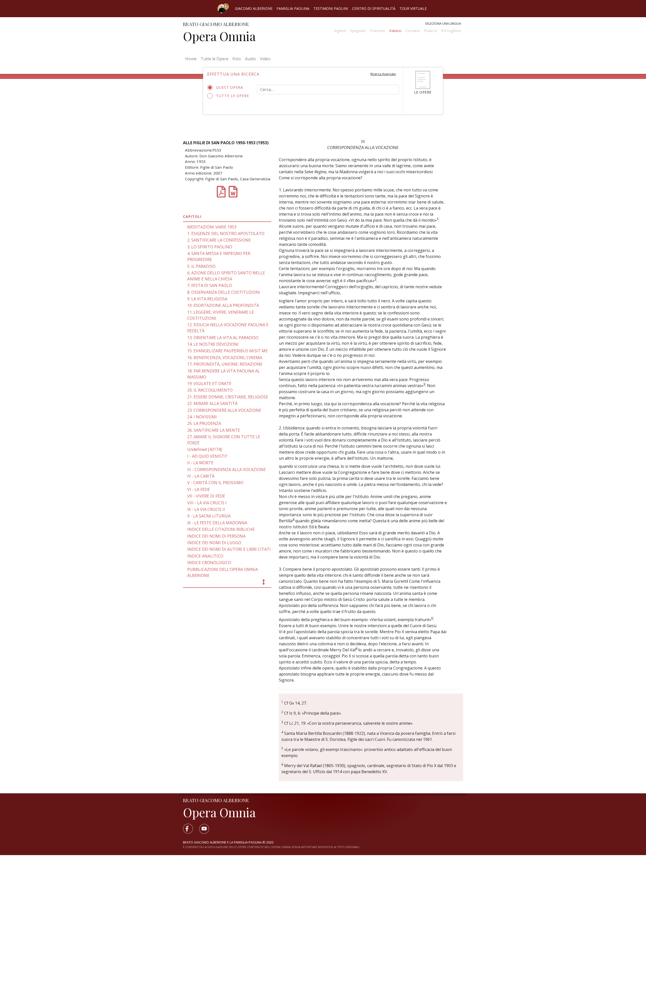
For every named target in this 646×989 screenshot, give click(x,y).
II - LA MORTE (200, 463)
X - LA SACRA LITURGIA (209, 516)
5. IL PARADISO (201, 266)
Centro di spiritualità (373, 8)
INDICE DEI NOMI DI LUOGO (214, 542)
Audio (250, 59)
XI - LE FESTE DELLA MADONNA (217, 523)
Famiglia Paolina (293, 8)
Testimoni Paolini (330, 8)
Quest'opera (229, 87)
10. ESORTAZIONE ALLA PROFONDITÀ (223, 305)
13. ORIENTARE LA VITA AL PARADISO (222, 337)
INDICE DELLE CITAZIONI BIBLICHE (221, 529)
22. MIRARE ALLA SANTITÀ (212, 403)
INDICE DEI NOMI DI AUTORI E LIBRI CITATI (229, 549)
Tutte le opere (232, 95)
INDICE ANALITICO (205, 556)
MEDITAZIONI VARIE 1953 (211, 227)
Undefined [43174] (204, 449)
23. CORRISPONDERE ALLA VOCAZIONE (224, 410)
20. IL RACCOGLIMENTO (210, 390)
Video (265, 59)
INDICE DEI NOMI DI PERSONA (216, 536)
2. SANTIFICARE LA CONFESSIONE (219, 240)
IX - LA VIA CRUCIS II (206, 509)
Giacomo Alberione (254, 8)
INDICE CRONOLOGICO (209, 562)
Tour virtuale (413, 8)
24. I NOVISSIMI (202, 417)
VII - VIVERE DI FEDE (206, 496)
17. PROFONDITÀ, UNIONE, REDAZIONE (224, 364)
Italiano (395, 30)
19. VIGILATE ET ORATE (209, 383)
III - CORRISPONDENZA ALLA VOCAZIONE (226, 469)
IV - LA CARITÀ (200, 476)
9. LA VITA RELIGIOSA (207, 299)
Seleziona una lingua (443, 23)
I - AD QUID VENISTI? (207, 456)
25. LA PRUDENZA (204, 423)
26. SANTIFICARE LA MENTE (213, 430)
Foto (236, 59)
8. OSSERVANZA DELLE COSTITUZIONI (223, 292)
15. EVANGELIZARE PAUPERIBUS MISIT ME (227, 351)
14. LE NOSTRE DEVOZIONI (212, 344)
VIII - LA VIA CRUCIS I (207, 503)
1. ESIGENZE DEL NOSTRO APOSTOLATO (225, 233)
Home (192, 59)
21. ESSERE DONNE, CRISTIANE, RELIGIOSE (227, 397)
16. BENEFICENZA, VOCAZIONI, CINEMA (224, 357)
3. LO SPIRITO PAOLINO (209, 247)
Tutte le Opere (214, 59)
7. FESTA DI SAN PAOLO (209, 285)
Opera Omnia (219, 36)
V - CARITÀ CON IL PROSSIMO (215, 482)
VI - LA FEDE (198, 489)
